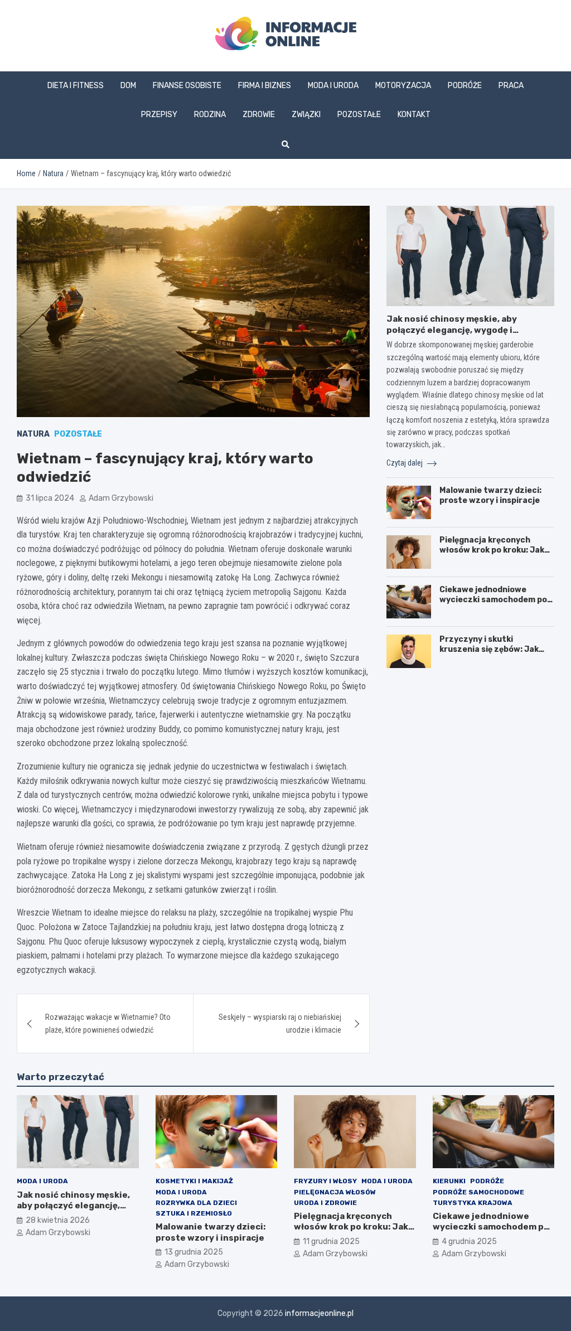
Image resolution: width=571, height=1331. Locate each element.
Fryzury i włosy (325, 1181)
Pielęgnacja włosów (335, 1192)
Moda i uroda (333, 85)
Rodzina (210, 114)
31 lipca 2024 (50, 498)
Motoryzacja (403, 85)
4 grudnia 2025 (469, 1241)
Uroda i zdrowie (325, 1203)
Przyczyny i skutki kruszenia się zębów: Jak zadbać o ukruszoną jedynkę (495, 649)
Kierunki (449, 1181)
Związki (306, 114)
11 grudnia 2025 (331, 1241)
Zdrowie (259, 114)
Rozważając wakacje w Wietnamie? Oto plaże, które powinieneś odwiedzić (108, 1023)
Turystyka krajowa (472, 1203)
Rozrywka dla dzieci (196, 1203)
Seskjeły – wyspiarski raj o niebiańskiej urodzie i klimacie (280, 1023)
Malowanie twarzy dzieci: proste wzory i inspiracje (490, 495)
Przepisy (159, 114)
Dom (128, 85)
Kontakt (414, 114)
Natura (33, 434)
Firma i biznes (264, 85)
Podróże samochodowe (478, 1192)
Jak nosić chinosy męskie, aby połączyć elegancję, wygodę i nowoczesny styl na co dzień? (451, 330)
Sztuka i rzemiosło (194, 1213)
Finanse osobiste (187, 85)
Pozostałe (359, 114)
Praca (511, 85)
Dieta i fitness (75, 85)
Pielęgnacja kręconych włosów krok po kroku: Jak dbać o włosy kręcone (491, 550)
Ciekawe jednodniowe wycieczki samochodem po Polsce (493, 599)
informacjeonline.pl (319, 1313)
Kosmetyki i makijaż (194, 1181)
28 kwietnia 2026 (58, 1220)
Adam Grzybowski (121, 498)
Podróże (465, 85)
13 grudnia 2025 (193, 1252)
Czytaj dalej (405, 462)
